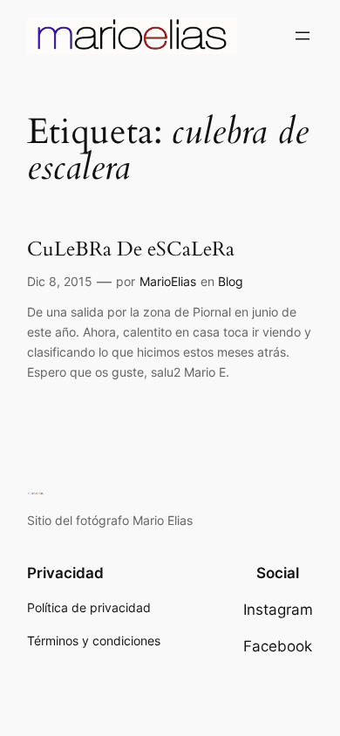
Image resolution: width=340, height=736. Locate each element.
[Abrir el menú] (302, 35)
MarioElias (167, 281)
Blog (230, 281)
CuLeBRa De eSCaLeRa (131, 249)
